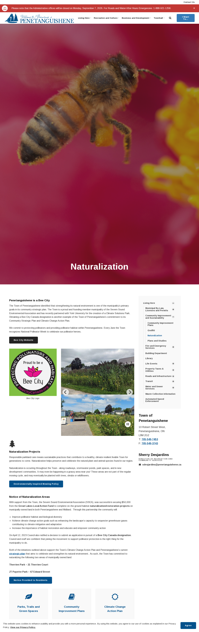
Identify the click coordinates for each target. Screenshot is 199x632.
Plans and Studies (157, 341)
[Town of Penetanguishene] (39, 18)
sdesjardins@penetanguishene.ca (161, 464)
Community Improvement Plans (160, 324)
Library (149, 358)
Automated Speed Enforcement (154, 400)
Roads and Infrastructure (158, 376)
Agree (188, 625)
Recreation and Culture (105, 18)
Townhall (158, 18)
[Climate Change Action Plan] (115, 593)
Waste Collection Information (160, 394)
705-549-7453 (150, 439)
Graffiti (151, 330)
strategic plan (17, 549)
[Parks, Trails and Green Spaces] (28, 593)
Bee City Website (23, 340)
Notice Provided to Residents (30, 575)
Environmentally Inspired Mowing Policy (36, 479)
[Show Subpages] (173, 303)
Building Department (156, 353)
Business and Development (135, 18)
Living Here (83, 18)
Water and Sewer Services (154, 387)
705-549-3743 (150, 443)
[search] (170, 18)
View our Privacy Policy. (23, 627)
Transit (149, 381)
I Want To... (185, 18)
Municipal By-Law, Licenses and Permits (156, 309)
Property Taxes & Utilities (154, 370)
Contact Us (189, 2)
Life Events (151, 363)
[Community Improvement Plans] (71, 593)
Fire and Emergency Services (155, 347)
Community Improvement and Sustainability (158, 316)
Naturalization (155, 335)
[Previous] (65, 390)
